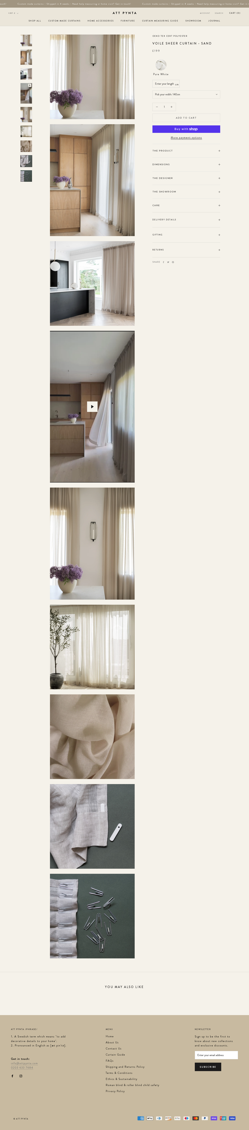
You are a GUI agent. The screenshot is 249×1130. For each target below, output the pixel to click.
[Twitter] (168, 262)
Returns (158, 249)
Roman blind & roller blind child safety (132, 1085)
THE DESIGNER (162, 178)
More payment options (186, 137)
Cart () (235, 13)
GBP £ (11, 13)
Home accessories (101, 20)
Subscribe (208, 1067)
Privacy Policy (115, 1091)
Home (110, 1036)
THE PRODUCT (162, 150)
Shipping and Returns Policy (125, 1067)
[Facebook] (163, 262)
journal (214, 20)
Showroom (193, 20)
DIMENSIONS (161, 164)
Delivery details (164, 219)
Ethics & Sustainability (121, 1079)
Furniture (128, 20)
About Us (112, 1042)
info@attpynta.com (24, 1063)
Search (219, 13)
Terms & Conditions (119, 1073)
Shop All (35, 20)
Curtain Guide (115, 1055)
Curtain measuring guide (160, 20)
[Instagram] (20, 1075)
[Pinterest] (173, 262)
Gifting (157, 234)
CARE (156, 205)
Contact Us (114, 1048)
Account (205, 13)
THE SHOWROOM (164, 192)
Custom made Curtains (64, 20)
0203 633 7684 (22, 1068)
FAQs (110, 1061)
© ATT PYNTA (21, 1118)
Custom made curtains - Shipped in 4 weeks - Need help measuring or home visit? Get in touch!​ (64, 3)
